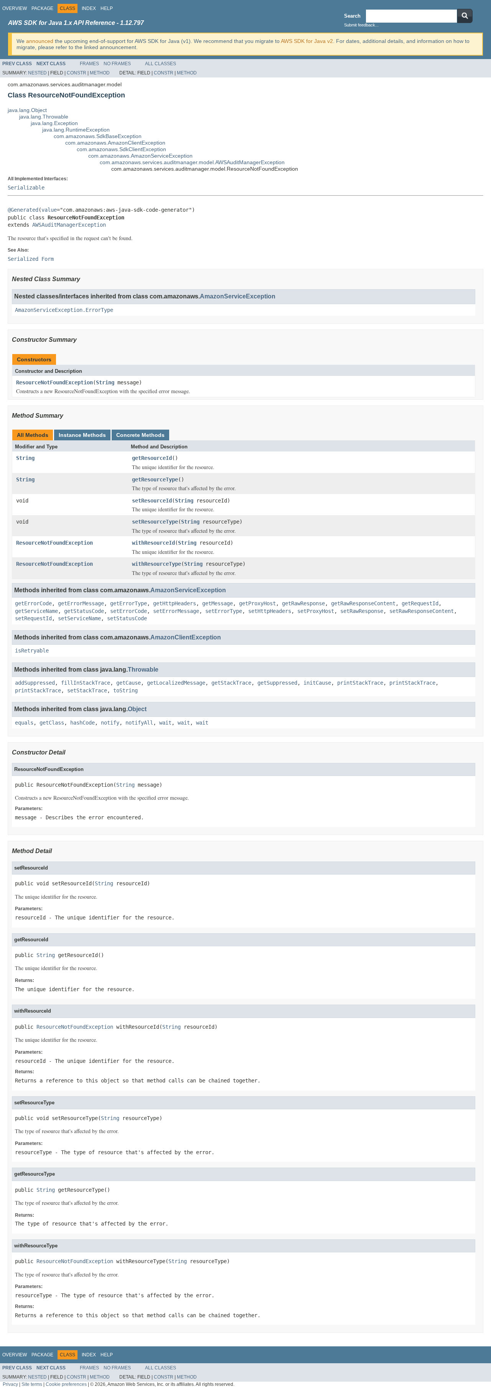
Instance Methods (82, 435)
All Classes (160, 63)
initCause (317, 683)
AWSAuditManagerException (69, 225)
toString (125, 690)
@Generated (23, 210)
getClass (52, 723)
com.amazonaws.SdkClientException (121, 149)
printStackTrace (360, 683)
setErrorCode (128, 611)
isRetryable (32, 650)
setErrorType (223, 611)
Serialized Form (31, 259)
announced (39, 41)
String (105, 382)
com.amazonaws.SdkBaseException (98, 136)
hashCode (82, 723)
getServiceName (36, 611)
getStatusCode (84, 611)
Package (42, 8)
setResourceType (155, 522)
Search (352, 16)
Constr (76, 73)
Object (137, 709)
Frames (89, 63)
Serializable (26, 188)
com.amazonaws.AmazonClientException (115, 143)
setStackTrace (87, 690)
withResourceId (153, 543)
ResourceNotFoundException (54, 382)
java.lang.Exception (54, 123)
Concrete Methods (140, 435)
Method (100, 73)
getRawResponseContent (363, 603)
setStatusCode (127, 618)
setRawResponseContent (421, 611)
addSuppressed (35, 683)
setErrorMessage (176, 611)
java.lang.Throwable (43, 117)
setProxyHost (315, 611)
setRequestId (33, 618)
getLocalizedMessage (176, 683)
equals (24, 723)
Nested (37, 73)
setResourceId (152, 500)
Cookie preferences (66, 1384)
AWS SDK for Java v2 (307, 41)
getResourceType (155, 479)
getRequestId (420, 603)
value (49, 210)
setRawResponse (361, 611)
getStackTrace (231, 683)
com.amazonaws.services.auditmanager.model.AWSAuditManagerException (192, 162)
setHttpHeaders (269, 611)
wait (165, 723)
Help (107, 8)
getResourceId (152, 458)
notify (110, 723)
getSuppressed (277, 683)
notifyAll (139, 723)
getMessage (217, 603)
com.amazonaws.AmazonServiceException (140, 156)
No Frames (117, 63)
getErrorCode (33, 603)
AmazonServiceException (237, 296)
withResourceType (156, 564)
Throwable (143, 669)
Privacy (10, 1384)
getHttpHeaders (174, 603)
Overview (14, 8)
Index (89, 8)
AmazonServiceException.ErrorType (64, 310)
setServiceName (79, 618)
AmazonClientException (185, 637)
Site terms (31, 1384)
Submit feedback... (361, 25)
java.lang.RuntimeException (76, 130)
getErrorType (128, 603)
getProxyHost (257, 603)
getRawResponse (303, 603)
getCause (128, 683)
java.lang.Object (27, 110)
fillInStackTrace (85, 683)
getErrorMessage (81, 603)
